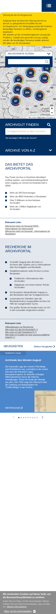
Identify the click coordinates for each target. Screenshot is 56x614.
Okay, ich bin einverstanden (18, 611)
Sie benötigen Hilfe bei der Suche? (21, 138)
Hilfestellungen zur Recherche (19, 327)
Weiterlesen (13, 408)
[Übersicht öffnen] (49, 150)
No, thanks (34, 611)
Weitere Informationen (17, 607)
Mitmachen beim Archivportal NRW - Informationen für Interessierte (22, 227)
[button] (35, 91)
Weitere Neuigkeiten (43, 346)
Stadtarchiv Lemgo (13, 353)
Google (50, 117)
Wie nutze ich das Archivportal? (20, 329)
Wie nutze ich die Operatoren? (19, 332)
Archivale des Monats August (23, 360)
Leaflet (33, 117)
